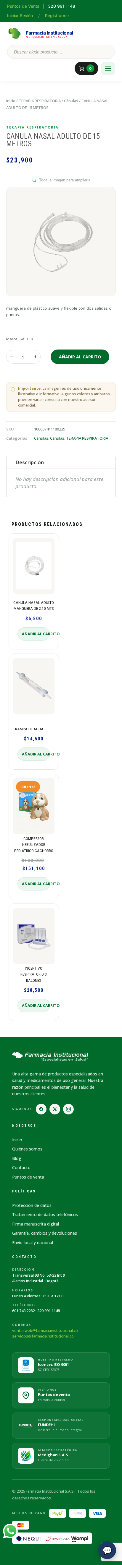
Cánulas (71, 100)
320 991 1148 (48, 1310)
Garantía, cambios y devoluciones (44, 1233)
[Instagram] (68, 1109)
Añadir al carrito (80, 357)
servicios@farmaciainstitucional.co (43, 1336)
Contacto (21, 1167)
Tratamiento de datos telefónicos (45, 1214)
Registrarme (57, 15)
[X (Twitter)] (54, 1109)
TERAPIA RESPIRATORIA (40, 100)
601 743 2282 (23, 1310)
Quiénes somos (27, 1149)
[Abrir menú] (108, 68)
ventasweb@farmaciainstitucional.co (45, 1330)
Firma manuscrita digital (35, 1224)
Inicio (10, 100)
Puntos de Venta (23, 6)
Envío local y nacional (32, 1242)
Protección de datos (32, 1205)
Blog (16, 1158)
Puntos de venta (28, 1177)
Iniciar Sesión (20, 15)
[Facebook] (41, 1109)
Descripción (29, 462)
